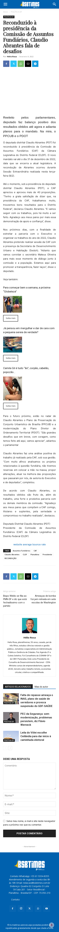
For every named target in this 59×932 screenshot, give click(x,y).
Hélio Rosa (12, 56)
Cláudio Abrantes (12, 554)
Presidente (47, 554)
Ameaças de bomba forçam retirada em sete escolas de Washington (43, 599)
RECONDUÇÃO (11, 558)
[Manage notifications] (51, 925)
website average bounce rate (29, 544)
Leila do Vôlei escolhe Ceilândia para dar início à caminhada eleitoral (35, 736)
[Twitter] (13, 64)
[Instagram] (21, 908)
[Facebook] (6, 64)
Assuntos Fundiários (21, 550)
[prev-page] (5, 748)
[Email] (28, 64)
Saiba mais (10, 318)
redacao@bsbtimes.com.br (34, 899)
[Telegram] (35, 64)
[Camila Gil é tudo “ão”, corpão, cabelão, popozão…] (29, 388)
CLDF (25, 554)
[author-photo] (29, 633)
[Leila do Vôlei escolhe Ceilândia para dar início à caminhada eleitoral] (11, 736)
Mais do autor (41, 686)
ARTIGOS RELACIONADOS (18, 686)
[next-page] (10, 748)
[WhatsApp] (21, 64)
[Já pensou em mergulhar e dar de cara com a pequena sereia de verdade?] (29, 345)
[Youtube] (46, 908)
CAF (35, 550)
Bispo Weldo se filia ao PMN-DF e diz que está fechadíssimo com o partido (15, 600)
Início (5, 11)
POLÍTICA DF (16, 11)
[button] (5, 4)
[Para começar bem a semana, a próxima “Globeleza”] (29, 304)
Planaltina (35, 554)
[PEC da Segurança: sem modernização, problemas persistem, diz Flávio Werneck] (11, 717)
